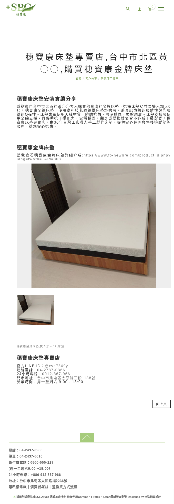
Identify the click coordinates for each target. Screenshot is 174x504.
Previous (89, 330)
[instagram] (168, 371)
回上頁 (161, 404)
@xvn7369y (56, 366)
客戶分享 (91, 78)
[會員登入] (139, 8)
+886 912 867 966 (46, 475)
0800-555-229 (41, 462)
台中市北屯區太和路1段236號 (43, 481)
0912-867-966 (56, 374)
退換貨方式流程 (64, 487)
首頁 (79, 78)
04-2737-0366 (51, 370)
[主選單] (161, 9)
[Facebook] (168, 350)
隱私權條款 (18, 487)
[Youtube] (168, 360)
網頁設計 (155, 497)
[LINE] (168, 340)
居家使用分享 (109, 78)
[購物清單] (150, 8)
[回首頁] (21, 10)
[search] (128, 9)
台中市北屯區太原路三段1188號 (66, 378)
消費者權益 (39, 487)
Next (98, 330)
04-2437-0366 (31, 450)
